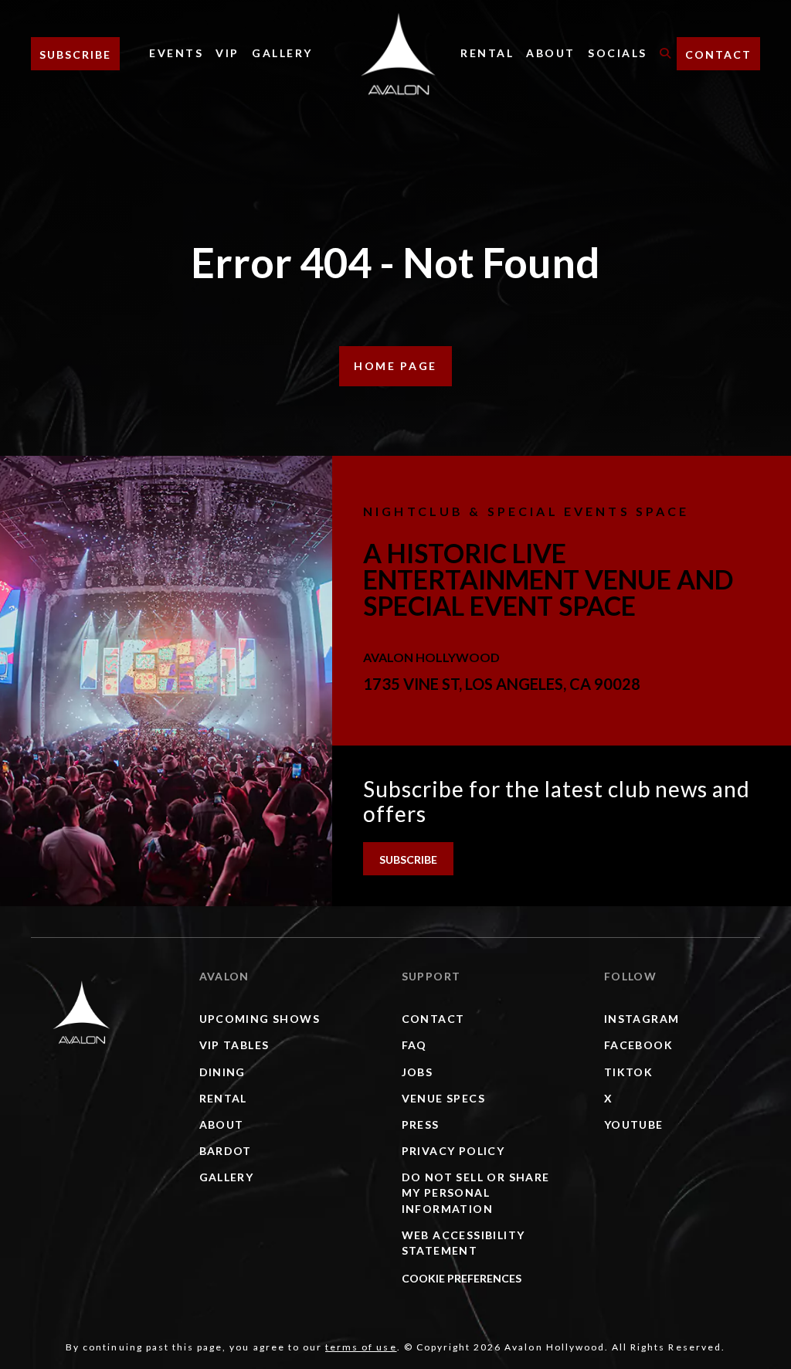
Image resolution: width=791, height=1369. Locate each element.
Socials (617, 52)
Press (421, 1124)
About (550, 52)
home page (395, 365)
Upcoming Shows (260, 1018)
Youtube (634, 1124)
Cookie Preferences (461, 1278)
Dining (222, 1072)
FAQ (414, 1044)
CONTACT (718, 54)
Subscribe (75, 54)
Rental (487, 52)
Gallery (282, 52)
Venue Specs (443, 1098)
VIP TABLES (234, 1044)
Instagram (642, 1018)
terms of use (360, 1347)
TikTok (628, 1072)
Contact (433, 1018)
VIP (227, 52)
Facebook (638, 1044)
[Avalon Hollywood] (81, 1012)
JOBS (417, 1072)
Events (176, 52)
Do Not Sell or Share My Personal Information (476, 1192)
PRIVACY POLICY (453, 1150)
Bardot (225, 1150)
